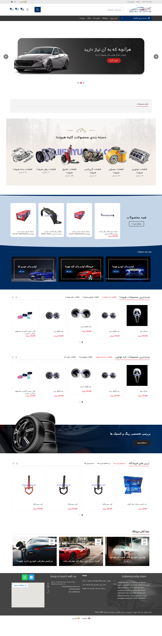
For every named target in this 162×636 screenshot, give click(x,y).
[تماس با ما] (96, 207)
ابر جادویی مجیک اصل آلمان (137, 504)
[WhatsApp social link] (14, 1)
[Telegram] (31, 577)
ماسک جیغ (144, 331)
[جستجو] (38, 9)
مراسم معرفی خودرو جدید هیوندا (35, 560)
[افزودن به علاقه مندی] (96, 223)
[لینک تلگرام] (11, 1)
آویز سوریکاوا (107, 504)
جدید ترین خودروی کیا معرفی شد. (81, 560)
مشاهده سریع (96, 212)
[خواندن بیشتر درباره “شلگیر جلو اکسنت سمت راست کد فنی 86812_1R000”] (40, 207)
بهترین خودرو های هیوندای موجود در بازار (96, 580)
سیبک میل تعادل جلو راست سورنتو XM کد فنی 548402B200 (108, 233)
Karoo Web (99, 612)
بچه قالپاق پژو (58, 331)
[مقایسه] (96, 217)
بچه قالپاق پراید (114, 331)
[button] (126, 306)
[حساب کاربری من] (27, 9)
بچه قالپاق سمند (85, 327)
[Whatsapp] (25, 577)
